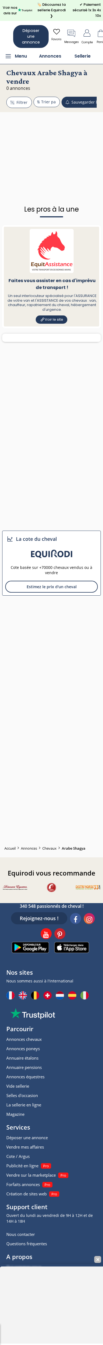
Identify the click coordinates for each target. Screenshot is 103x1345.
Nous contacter (20, 1234)
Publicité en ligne (22, 1165)
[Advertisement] (51, 145)
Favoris (56, 39)
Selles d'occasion (22, 1095)
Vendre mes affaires (25, 1147)
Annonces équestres (25, 1076)
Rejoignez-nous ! (39, 918)
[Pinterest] (59, 934)
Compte (87, 42)
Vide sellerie (17, 1086)
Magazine (15, 1114)
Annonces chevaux (24, 1039)
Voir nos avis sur (10, 10)
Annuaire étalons (22, 1058)
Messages (71, 42)
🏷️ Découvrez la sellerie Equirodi (51, 10)
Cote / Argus (18, 1156)
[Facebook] (75, 919)
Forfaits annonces (23, 1184)
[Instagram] (89, 919)
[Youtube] (46, 934)
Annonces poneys (23, 1048)
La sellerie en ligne (23, 1105)
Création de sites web (26, 1194)
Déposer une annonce (31, 36)
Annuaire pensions (24, 1067)
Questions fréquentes (26, 1243)
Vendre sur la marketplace (31, 1175)
